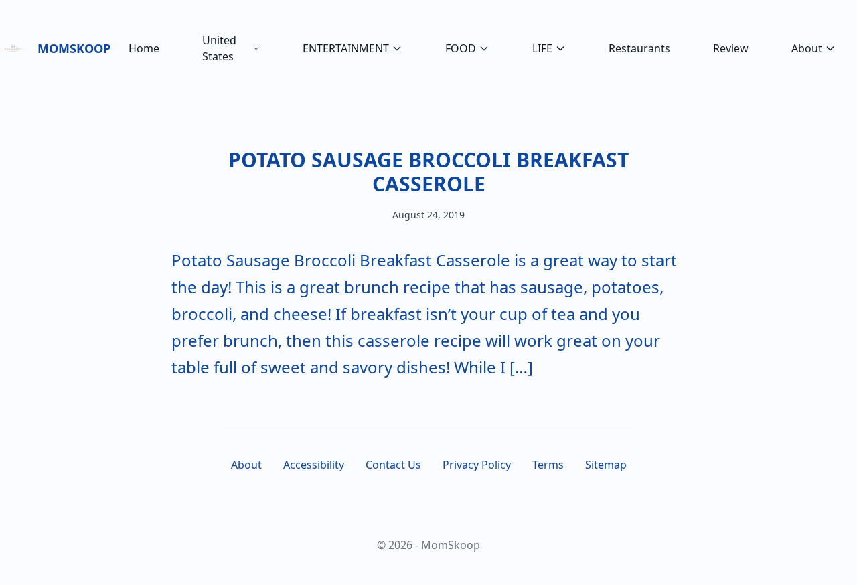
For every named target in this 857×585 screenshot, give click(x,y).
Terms (548, 464)
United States (219, 48)
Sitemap (606, 464)
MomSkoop (72, 48)
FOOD (460, 48)
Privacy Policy (477, 464)
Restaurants (639, 48)
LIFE (542, 48)
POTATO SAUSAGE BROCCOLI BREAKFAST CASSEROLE (428, 171)
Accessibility (313, 464)
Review (731, 48)
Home (144, 48)
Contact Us (393, 464)
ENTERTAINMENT (346, 48)
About (806, 48)
